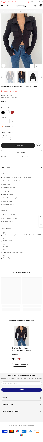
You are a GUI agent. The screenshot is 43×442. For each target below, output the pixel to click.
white (16, 359)
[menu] (2, 6)
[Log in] (35, 6)
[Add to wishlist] (38, 145)
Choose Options (20, 364)
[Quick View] (30, 327)
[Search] (8, 6)
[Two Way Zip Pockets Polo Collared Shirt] (22, 336)
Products (9, 11)
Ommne (9, 95)
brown (19, 359)
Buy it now (21, 152)
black (13, 359)
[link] (11, 306)
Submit (21, 390)
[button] (36, 66)
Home (2, 11)
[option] (21, 40)
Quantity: (4, 135)
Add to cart (18, 146)
